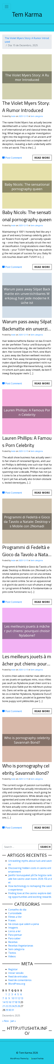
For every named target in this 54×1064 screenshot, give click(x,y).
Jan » (13, 1021)
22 (6, 1006)
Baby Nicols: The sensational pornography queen (26, 216)
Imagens (13, 927)
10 (12, 998)
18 (15, 1002)
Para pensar (15, 934)
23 (9, 1006)
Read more (42, 157)
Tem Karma (27, 14)
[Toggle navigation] (6, 7)
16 (9, 1002)
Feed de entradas (17, 976)
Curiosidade (15, 913)
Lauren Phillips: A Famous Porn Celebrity (27, 441)
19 (18, 1002)
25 (15, 1006)
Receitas (13, 942)
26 (18, 1006)
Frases (12, 920)
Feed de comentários (20, 980)
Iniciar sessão (16, 973)
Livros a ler (14, 931)
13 (21, 998)
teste (13, 116)
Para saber (14, 938)
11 (15, 998)
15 (6, 1002)
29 (6, 1010)
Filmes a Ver (15, 916)
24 (12, 1006)
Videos (12, 956)
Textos (12, 952)
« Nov (5, 1021)
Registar (13, 969)
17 (12, 1002)
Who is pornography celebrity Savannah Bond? (25, 769)
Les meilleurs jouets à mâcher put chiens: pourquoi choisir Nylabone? (26, 663)
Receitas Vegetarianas (20, 945)
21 (3, 1006)
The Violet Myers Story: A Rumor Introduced (26, 106)
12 (18, 998)
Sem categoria (37, 116)
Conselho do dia (17, 909)
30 (9, 1010)
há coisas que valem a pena (23, 924)
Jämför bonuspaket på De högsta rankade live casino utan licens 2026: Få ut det (30, 879)
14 (3, 1002)
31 (12, 1010)
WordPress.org (16, 983)
